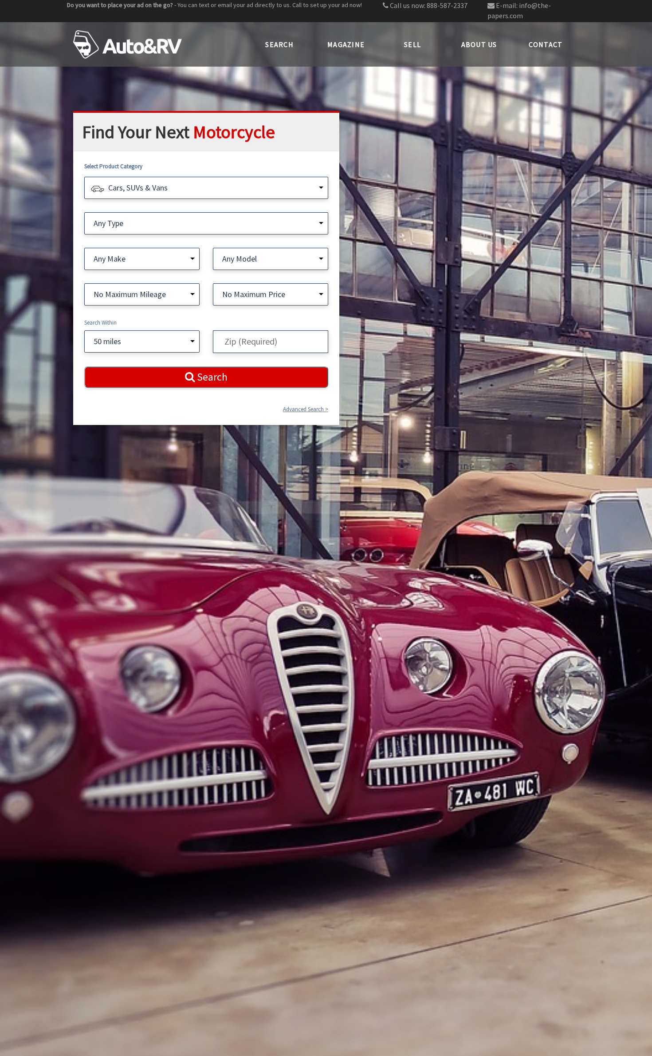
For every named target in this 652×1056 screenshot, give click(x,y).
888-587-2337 (447, 5)
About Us (479, 44)
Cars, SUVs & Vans (138, 188)
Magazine (346, 44)
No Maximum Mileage (130, 294)
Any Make (110, 259)
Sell (412, 44)
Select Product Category (113, 166)
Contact (546, 44)
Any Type (108, 223)
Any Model (239, 259)
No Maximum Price (253, 294)
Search (279, 44)
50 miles (107, 341)
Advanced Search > (305, 409)
